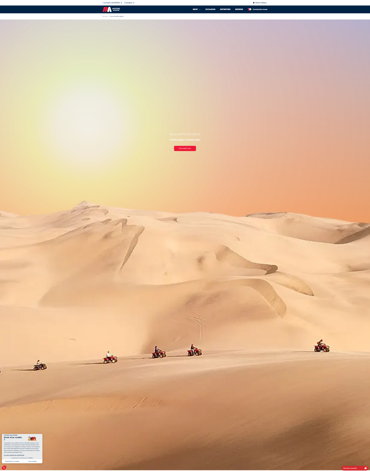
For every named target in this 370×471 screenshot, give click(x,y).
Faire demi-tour (185, 148)
